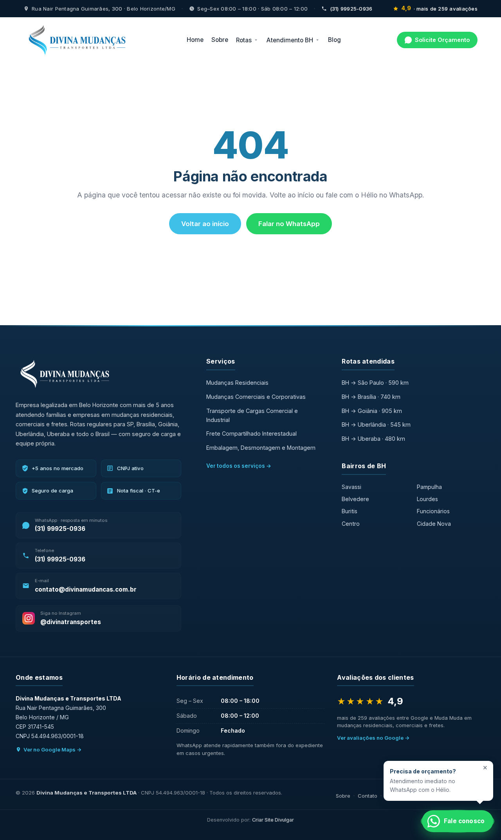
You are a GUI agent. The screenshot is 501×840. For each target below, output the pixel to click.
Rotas (244, 40)
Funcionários (433, 511)
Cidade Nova (434, 523)
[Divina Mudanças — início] (77, 40)
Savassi (351, 486)
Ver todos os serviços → (238, 466)
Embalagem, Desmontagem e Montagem (260, 447)
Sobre (219, 40)
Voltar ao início (205, 224)
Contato (367, 796)
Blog (334, 40)
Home (195, 40)
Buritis (349, 511)
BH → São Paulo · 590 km (375, 382)
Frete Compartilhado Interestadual (251, 433)
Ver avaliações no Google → (373, 738)
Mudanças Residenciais (237, 382)
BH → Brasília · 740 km (371, 396)
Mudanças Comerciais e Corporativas (256, 396)
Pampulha (429, 486)
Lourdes (427, 499)
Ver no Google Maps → (52, 749)
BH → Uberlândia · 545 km (376, 424)
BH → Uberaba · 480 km (373, 438)
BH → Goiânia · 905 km (372, 410)
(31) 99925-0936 (351, 8)
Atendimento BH (290, 40)
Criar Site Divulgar (273, 820)
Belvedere (355, 499)
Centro (351, 523)
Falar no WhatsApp (289, 224)
